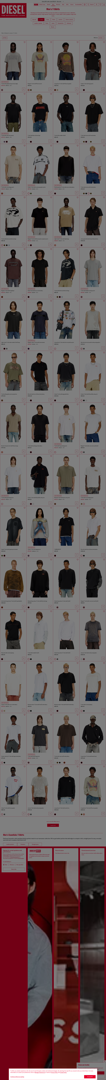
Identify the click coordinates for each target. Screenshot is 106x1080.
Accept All (89, 1076)
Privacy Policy (54, 1072)
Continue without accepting (17, 1076)
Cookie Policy (63, 1072)
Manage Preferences (40, 1072)
